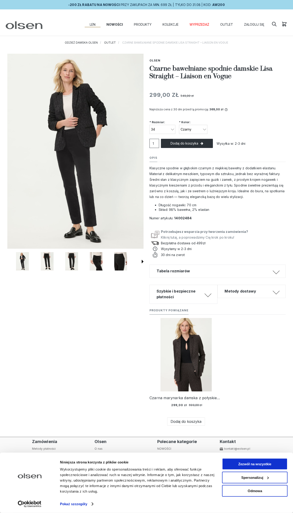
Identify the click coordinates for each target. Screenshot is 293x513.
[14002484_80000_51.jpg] (120, 261)
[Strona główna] (23, 25)
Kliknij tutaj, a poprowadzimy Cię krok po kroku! (204, 234)
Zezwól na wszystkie (254, 464)
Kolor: (184, 122)
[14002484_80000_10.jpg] (71, 261)
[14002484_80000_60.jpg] (22, 261)
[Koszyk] (284, 26)
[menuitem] (92, 24)
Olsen (154, 60)
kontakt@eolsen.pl (237, 448)
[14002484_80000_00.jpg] (47, 261)
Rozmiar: (157, 122)
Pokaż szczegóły (73, 504)
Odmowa (255, 491)
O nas (99, 448)
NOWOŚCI (164, 448)
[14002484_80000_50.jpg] (96, 261)
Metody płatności (44, 448)
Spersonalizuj (252, 477)
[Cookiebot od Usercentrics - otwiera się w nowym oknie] (30, 504)
